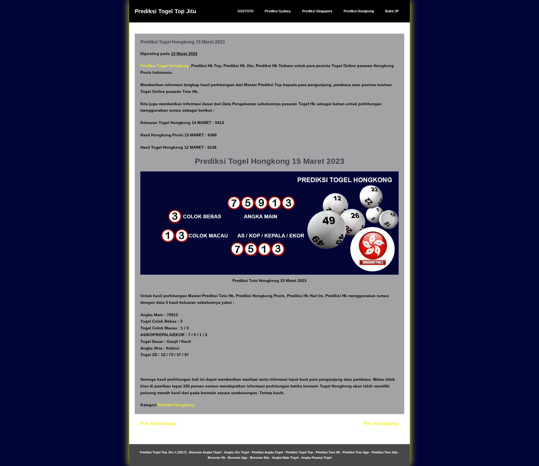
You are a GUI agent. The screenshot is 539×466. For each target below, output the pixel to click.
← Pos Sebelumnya (156, 423)
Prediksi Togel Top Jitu (165, 11)
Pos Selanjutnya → (384, 423)
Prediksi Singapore (317, 11)
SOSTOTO (245, 11)
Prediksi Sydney (278, 11)
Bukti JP (392, 11)
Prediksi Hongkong (359, 11)
